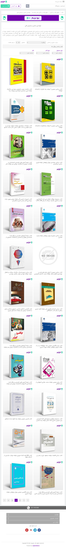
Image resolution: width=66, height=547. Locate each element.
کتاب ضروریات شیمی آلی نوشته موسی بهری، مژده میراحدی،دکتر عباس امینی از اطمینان (18, 199)
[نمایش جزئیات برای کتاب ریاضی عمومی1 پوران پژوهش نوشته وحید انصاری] (48, 219)
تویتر (35, 530)
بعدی (4, 500)
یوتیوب (31, 530)
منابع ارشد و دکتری (54, 12)
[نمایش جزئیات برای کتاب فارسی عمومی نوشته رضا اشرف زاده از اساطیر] (18, 402)
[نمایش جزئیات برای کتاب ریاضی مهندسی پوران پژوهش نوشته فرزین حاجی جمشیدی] (48, 145)
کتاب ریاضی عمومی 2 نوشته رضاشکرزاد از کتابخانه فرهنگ (48, 126)
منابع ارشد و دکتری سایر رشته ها (40, 12)
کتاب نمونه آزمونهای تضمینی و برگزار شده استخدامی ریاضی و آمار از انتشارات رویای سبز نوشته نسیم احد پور (18, 346)
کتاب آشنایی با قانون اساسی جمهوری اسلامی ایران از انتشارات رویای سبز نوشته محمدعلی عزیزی (18, 309)
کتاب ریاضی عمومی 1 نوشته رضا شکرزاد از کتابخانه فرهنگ (48, 90)
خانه (62, 12)
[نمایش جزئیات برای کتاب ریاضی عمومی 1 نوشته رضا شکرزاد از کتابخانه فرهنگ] (48, 72)
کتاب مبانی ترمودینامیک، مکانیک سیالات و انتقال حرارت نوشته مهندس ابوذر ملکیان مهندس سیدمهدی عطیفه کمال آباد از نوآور (18, 273)
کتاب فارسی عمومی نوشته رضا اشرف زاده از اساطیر (18, 419)
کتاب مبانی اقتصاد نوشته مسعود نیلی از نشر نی (49, 455)
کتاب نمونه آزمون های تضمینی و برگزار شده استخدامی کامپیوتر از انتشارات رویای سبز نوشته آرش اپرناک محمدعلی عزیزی (19, 383)
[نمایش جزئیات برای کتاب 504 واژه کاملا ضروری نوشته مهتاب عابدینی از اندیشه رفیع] (18, 438)
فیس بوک (39, 530)
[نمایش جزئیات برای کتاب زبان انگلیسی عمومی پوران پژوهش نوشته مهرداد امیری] (18, 475)
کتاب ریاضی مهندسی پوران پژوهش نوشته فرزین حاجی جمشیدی (49, 163)
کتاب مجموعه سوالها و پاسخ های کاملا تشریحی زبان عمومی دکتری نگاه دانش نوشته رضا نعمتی (49, 419)
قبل (27, 500)
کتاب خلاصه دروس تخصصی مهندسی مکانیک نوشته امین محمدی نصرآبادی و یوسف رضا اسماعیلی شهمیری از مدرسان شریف (19, 90)
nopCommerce (36, 546)
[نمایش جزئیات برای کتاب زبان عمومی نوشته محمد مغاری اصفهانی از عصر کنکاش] (48, 365)
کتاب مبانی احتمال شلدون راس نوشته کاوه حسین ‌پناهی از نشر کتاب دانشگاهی (48, 309)
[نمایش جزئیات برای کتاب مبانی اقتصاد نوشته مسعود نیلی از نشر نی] (48, 438)
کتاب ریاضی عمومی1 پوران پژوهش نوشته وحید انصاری (49, 236)
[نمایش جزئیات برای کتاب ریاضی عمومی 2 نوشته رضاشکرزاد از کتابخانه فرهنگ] (48, 109)
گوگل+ (26, 530)
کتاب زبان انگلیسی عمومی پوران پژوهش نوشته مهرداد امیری (19, 492)
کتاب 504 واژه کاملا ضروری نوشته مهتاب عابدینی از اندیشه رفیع (18, 456)
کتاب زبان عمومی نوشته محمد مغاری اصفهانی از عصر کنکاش (49, 383)
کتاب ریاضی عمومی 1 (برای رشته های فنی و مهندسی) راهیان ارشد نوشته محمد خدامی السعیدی (48, 273)
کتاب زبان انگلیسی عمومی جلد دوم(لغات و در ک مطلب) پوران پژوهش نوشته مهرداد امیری (49, 346)
